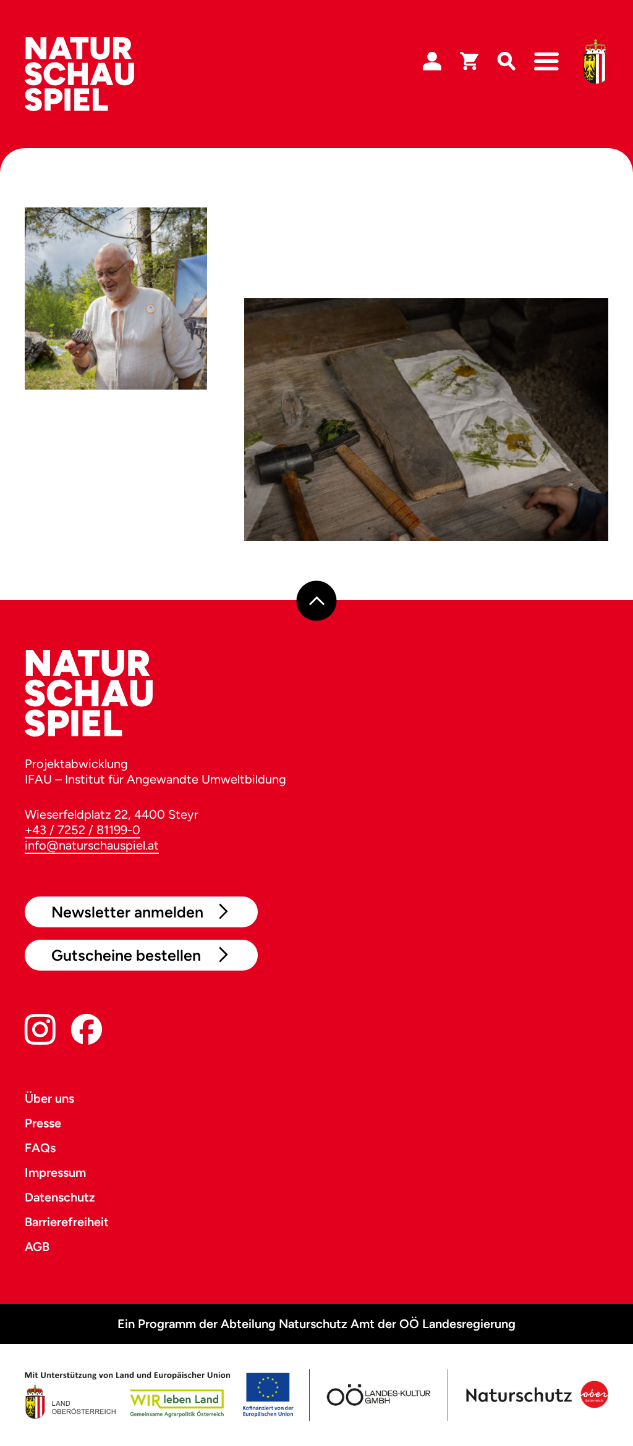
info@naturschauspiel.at (92, 845)
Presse (43, 1123)
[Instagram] (40, 1032)
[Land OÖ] (159, 1395)
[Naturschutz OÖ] (535, 1395)
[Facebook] (86, 1032)
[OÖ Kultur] (377, 1395)
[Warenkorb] (469, 62)
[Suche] (506, 62)
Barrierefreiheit (67, 1221)
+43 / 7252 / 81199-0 (82, 829)
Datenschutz (60, 1197)
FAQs (40, 1147)
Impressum (55, 1172)
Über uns (49, 1098)
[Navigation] (546, 61)
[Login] (432, 62)
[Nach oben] (317, 600)
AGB (37, 1246)
